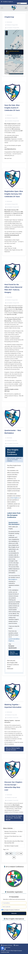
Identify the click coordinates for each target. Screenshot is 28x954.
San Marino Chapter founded (11, 845)
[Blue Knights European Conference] (14, 7)
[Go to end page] (14, 857)
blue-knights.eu (15, 497)
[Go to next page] (21, 853)
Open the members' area (14, 652)
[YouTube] (5, 949)
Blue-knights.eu (13, 579)
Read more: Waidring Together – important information (13, 749)
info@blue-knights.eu (8, 1)
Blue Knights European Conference (11, 909)
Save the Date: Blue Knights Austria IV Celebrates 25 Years (12, 107)
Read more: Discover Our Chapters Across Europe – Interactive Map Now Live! (14, 818)
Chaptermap (9, 17)
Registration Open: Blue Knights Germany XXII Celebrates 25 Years (13, 193)
